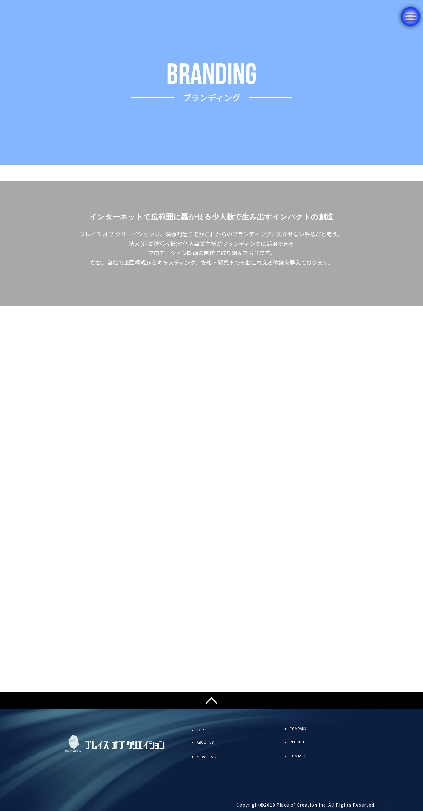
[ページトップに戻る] (211, 700)
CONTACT (298, 755)
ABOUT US (205, 742)
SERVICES (205, 756)
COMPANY (298, 728)
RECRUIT (297, 741)
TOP (200, 729)
